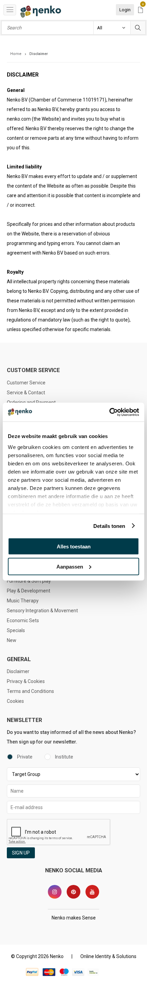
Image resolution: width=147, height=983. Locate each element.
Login (125, 9)
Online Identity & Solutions (108, 956)
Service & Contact (26, 392)
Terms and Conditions (30, 691)
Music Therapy (23, 600)
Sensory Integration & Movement (42, 610)
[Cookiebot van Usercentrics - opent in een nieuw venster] (109, 412)
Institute (64, 757)
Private (24, 757)
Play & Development (28, 590)
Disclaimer (18, 671)
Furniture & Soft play (29, 581)
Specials (16, 630)
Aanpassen (69, 566)
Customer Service (26, 382)
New (11, 640)
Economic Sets (23, 620)
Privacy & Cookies (26, 681)
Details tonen (109, 526)
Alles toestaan (74, 546)
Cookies (15, 701)
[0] (140, 10)
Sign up (21, 853)
